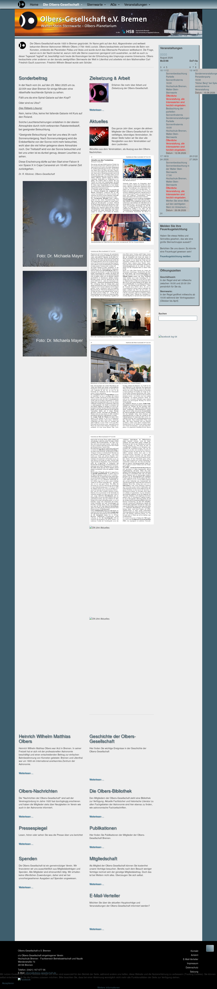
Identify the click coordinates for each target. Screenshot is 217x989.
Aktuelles (98, 121)
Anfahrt (194, 955)
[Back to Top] (210, 948)
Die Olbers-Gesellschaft (61, 4)
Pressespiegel (33, 827)
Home (34, 4)
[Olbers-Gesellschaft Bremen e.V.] (21, 4)
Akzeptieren (8, 983)
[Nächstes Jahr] (164, 54)
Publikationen (103, 827)
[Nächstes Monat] (166, 54)
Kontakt (194, 950)
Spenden (28, 858)
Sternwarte (95, 4)
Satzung (194, 971)
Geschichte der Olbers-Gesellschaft (112, 738)
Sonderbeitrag (33, 78)
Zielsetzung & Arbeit (109, 78)
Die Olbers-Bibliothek (110, 790)
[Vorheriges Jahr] (161, 54)
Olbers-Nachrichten (38, 790)
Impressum (192, 963)
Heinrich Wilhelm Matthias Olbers (44, 738)
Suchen (163, 313)
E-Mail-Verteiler (104, 895)
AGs (113, 4)
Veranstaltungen (136, 4)
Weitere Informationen (108, 987)
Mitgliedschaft (103, 858)
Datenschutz (192, 967)
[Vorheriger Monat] (163, 54)
